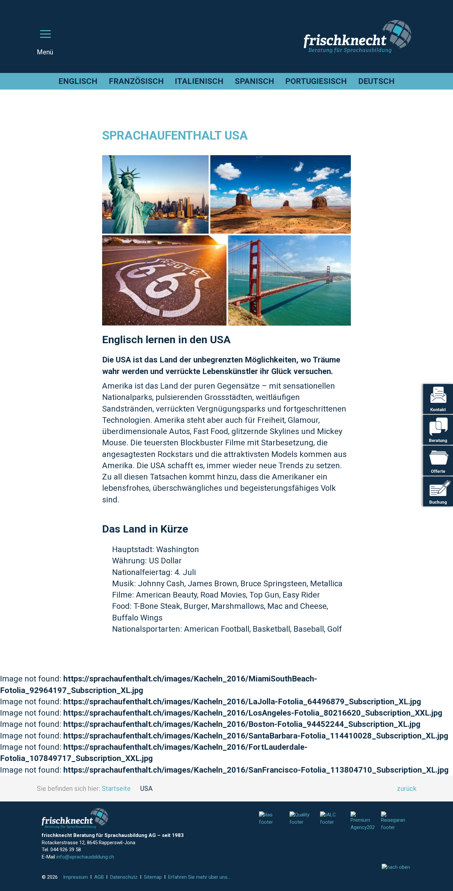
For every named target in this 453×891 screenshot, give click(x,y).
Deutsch (376, 81)
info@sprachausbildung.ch (85, 857)
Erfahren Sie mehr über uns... (199, 877)
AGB (99, 877)
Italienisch (199, 81)
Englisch (77, 81)
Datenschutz (124, 877)
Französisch (136, 81)
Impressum (75, 877)
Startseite (116, 789)
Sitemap (153, 877)
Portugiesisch (316, 81)
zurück (407, 789)
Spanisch (254, 81)
